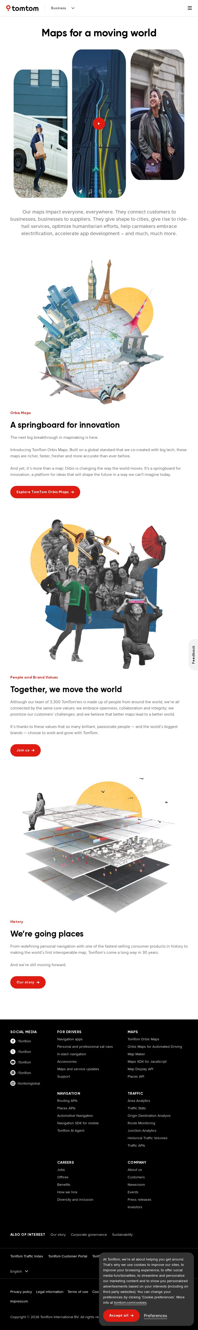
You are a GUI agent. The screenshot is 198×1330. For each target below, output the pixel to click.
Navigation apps (70, 1039)
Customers (136, 1177)
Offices (63, 1177)
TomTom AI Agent (70, 1130)
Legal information (49, 1291)
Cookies (98, 1291)
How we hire (67, 1192)
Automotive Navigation (75, 1115)
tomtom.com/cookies (130, 1302)
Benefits (63, 1184)
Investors (135, 1206)
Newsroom (136, 1184)
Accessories (67, 1061)
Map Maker (136, 1054)
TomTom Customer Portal (67, 1256)
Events (133, 1192)
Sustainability (122, 1234)
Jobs (61, 1169)
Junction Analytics (142, 1130)
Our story (58, 1234)
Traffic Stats (137, 1108)
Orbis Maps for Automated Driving (155, 1046)
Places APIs (66, 1108)
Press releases (139, 1199)
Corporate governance (89, 1234)
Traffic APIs (136, 1145)
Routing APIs (67, 1100)
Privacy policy (21, 1291)
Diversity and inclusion (75, 1199)
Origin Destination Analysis (149, 1115)
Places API (136, 1076)
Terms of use (78, 1291)
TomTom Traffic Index (26, 1256)
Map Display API (140, 1068)
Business (58, 8)
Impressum (19, 1301)
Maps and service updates (78, 1068)
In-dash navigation (71, 1054)
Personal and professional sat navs (85, 1046)
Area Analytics (139, 1100)
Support (63, 1076)
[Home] (22, 8)
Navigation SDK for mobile (78, 1123)
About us (135, 1169)
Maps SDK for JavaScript (147, 1061)
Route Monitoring (141, 1123)
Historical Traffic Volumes (148, 1137)
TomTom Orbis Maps (143, 1039)
